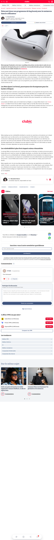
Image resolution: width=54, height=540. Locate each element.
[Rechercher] (4, 2)
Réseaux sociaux (36, 8)
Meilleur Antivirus (16, 5)
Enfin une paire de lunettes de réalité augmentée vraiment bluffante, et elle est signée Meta (13, 388)
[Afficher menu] (1, 1)
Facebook (44, 8)
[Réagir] (2, 26)
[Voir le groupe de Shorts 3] (28, 227)
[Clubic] (27, 2)
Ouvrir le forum (28, 309)
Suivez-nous (13, 22)
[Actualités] (16, 536)
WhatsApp (33, 234)
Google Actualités (22, 234)
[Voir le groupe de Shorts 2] (26, 227)
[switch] (49, 2)
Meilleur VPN (5, 5)
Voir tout (50, 191)
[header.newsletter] (7, 2)
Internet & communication (24, 8)
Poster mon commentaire (27, 303)
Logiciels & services (11, 8)
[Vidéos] (23, 536)
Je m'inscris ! (27, 253)
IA (25, 5)
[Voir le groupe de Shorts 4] (29, 227)
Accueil (3, 8)
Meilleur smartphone (34, 5)
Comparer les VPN (27, 330)
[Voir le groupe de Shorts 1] (24, 227)
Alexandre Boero (11, 16)
